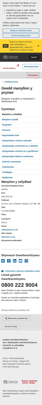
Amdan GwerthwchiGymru (15, 340)
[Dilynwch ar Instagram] (26, 260)
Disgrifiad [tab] (6, 125)
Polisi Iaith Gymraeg (11, 367)
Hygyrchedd (24, 361)
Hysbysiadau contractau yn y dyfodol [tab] (20, 146)
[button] (38, 46)
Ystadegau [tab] (7, 172)
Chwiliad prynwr (11, 82)
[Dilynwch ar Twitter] (3, 260)
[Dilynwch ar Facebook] (9, 260)
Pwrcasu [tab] (6, 130)
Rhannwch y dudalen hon (18, 318)
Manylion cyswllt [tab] (10, 119)
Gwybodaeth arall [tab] (10, 135)
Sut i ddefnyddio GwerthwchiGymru (20, 342)
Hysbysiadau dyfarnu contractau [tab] (17, 156)
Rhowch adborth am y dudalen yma (15, 310)
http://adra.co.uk (8, 237)
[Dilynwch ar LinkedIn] (14, 260)
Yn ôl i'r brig (12, 326)
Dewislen (34, 75)
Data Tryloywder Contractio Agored (16, 364)
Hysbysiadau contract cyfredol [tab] (16, 140)
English (34, 57)
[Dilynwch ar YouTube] (20, 260)
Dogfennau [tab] (7, 177)
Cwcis (5, 358)
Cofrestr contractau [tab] (11, 162)
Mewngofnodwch (31, 67)
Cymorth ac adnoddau (13, 345)
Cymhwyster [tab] (8, 167)
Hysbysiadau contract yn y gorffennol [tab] (20, 151)
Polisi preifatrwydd (16, 358)
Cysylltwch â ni (10, 348)
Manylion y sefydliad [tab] (12, 114)
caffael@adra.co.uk (9, 230)
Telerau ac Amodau (10, 361)
